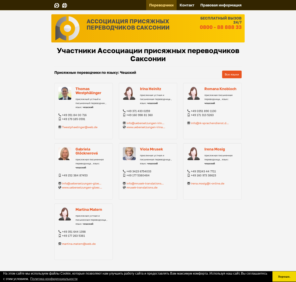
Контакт (187, 5)
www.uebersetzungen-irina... (145, 127)
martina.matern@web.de (79, 243)
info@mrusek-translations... (145, 183)
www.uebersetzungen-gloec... (82, 187)
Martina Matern (89, 209)
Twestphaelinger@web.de (79, 127)
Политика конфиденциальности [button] (54, 279)
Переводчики (161, 5)
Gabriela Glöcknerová (87, 151)
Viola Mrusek (151, 149)
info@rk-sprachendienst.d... (210, 123)
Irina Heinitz (150, 88)
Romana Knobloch (220, 88)
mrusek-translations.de (141, 187)
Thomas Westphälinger (88, 90)
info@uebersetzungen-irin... (145, 123)
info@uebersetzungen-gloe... (81, 183)
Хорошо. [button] (284, 276)
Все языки (232, 74)
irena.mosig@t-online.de (207, 183)
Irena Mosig (214, 149)
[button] (64, 5)
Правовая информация (221, 5)
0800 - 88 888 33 (221, 27)
